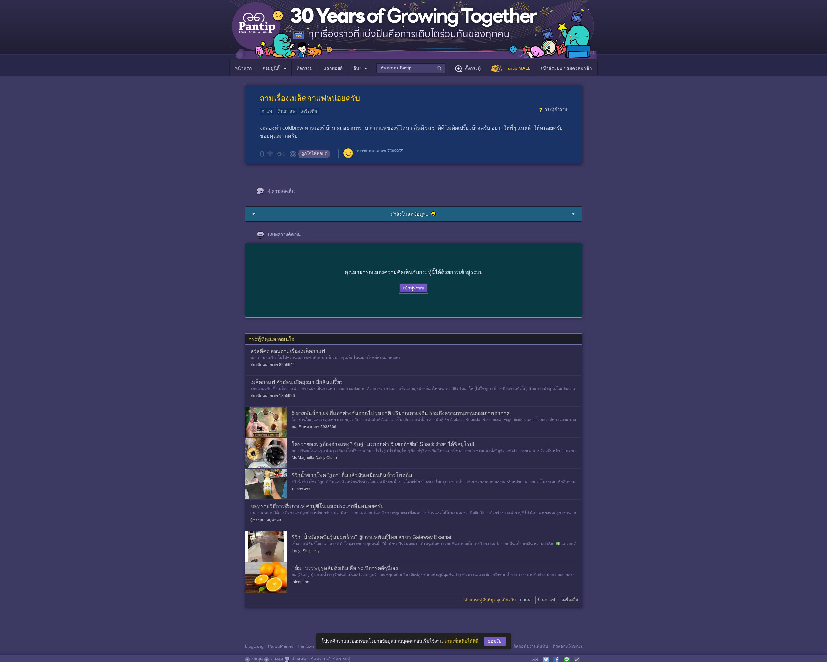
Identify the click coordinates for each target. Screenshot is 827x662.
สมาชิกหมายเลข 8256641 (272, 365)
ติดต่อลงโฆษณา (567, 646)
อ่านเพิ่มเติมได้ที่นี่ (461, 641)
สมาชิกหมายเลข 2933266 (314, 427)
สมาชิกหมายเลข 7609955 (379, 151)
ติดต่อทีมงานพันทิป (530, 646)
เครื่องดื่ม (309, 111)
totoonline (300, 582)
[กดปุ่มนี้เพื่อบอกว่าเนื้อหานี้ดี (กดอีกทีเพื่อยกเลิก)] (270, 153)
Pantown (306, 646)
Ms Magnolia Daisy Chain (314, 458)
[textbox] (410, 68)
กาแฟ (267, 111)
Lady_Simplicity (305, 551)
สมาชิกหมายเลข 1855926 (272, 396)
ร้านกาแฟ (286, 111)
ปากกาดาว (301, 489)
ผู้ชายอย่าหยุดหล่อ (265, 520)
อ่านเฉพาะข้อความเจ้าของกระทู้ (320, 659)
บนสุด (257, 659)
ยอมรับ (495, 641)
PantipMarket (280, 646)
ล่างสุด (277, 659)
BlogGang (254, 646)
